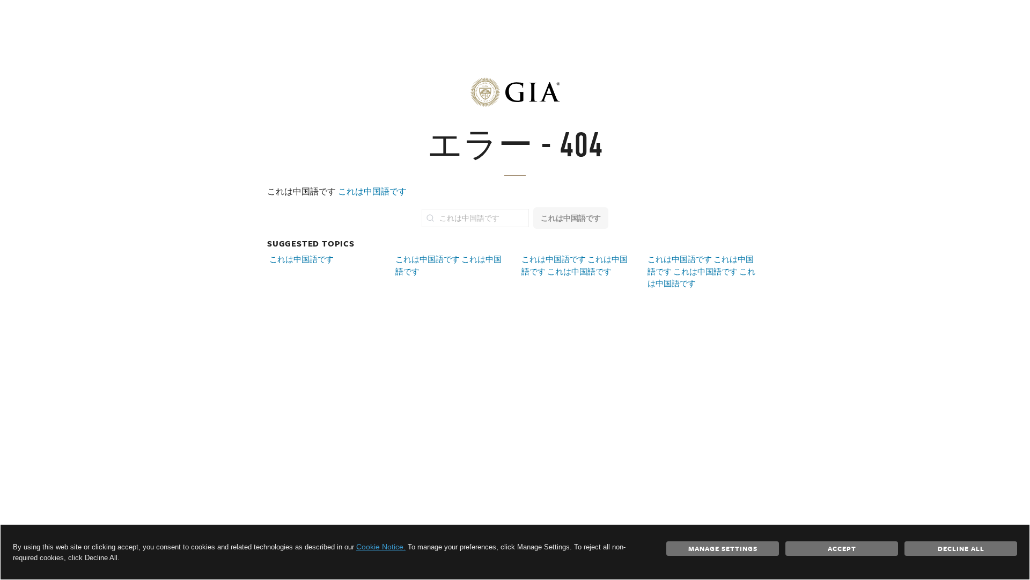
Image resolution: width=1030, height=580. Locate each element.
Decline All (961, 548)
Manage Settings (722, 548)
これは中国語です (372, 191)
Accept (842, 548)
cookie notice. (381, 546)
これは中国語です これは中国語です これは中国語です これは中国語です (701, 271)
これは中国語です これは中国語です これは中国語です (574, 265)
